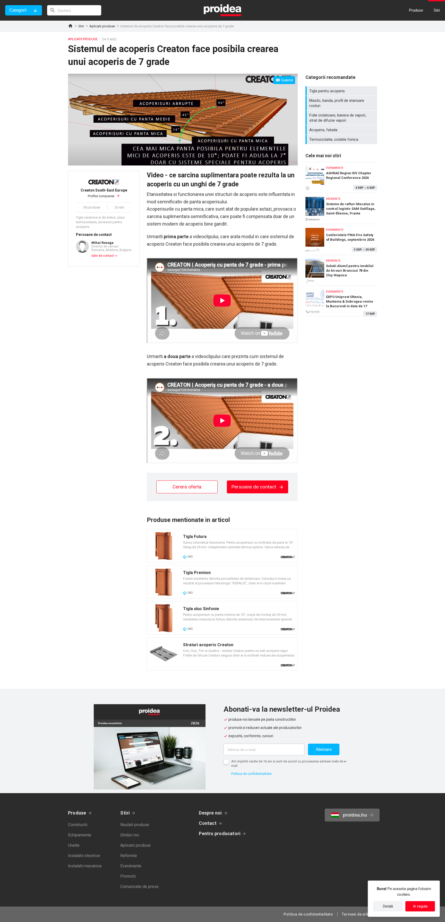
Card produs (222, 545)
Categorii (18, 10)
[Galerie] (183, 164)
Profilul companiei (104, 193)
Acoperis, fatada (342, 130)
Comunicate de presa (139, 886)
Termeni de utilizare (359, 914)
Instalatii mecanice (85, 865)
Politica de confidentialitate (251, 774)
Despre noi (210, 813)
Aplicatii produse (102, 26)
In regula (420, 906)
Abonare (324, 749)
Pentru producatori (220, 833)
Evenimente (130, 865)
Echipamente (79, 835)
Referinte (128, 855)
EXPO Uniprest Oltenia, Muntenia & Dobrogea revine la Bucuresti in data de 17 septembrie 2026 (341, 301)
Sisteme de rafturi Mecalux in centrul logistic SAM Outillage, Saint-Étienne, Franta (341, 207)
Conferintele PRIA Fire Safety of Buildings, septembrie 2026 (341, 238)
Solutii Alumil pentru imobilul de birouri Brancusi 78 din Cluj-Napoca (341, 269)
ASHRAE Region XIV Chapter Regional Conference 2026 (341, 176)
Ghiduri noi (129, 835)
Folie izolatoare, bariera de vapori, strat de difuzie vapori (342, 118)
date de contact (102, 256)
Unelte (74, 845)
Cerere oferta (187, 487)
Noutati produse (134, 824)
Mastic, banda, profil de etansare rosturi (342, 103)
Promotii (128, 876)
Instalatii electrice (84, 855)
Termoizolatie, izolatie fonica (342, 139)
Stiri (81, 26)
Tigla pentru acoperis (342, 91)
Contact (208, 823)
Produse (77, 813)
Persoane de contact (254, 487)
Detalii (388, 906)
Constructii (77, 824)
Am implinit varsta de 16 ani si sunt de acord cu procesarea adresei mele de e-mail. (289, 763)
